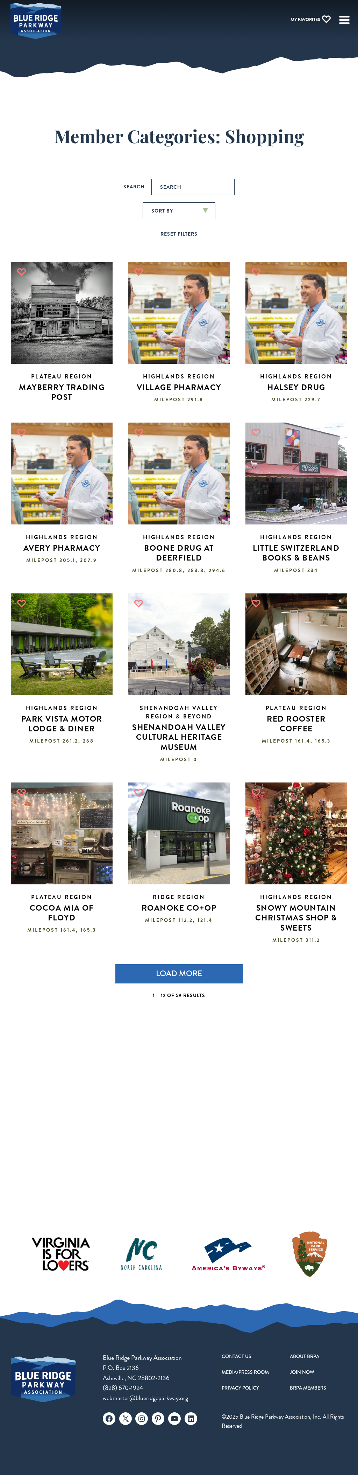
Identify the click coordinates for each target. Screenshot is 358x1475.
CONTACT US (236, 1356)
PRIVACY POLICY (240, 1387)
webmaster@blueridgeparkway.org (145, 1398)
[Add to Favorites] (21, 272)
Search (134, 186)
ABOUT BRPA (304, 1356)
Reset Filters (179, 233)
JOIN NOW (302, 1372)
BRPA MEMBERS (308, 1387)
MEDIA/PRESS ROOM (245, 1372)
